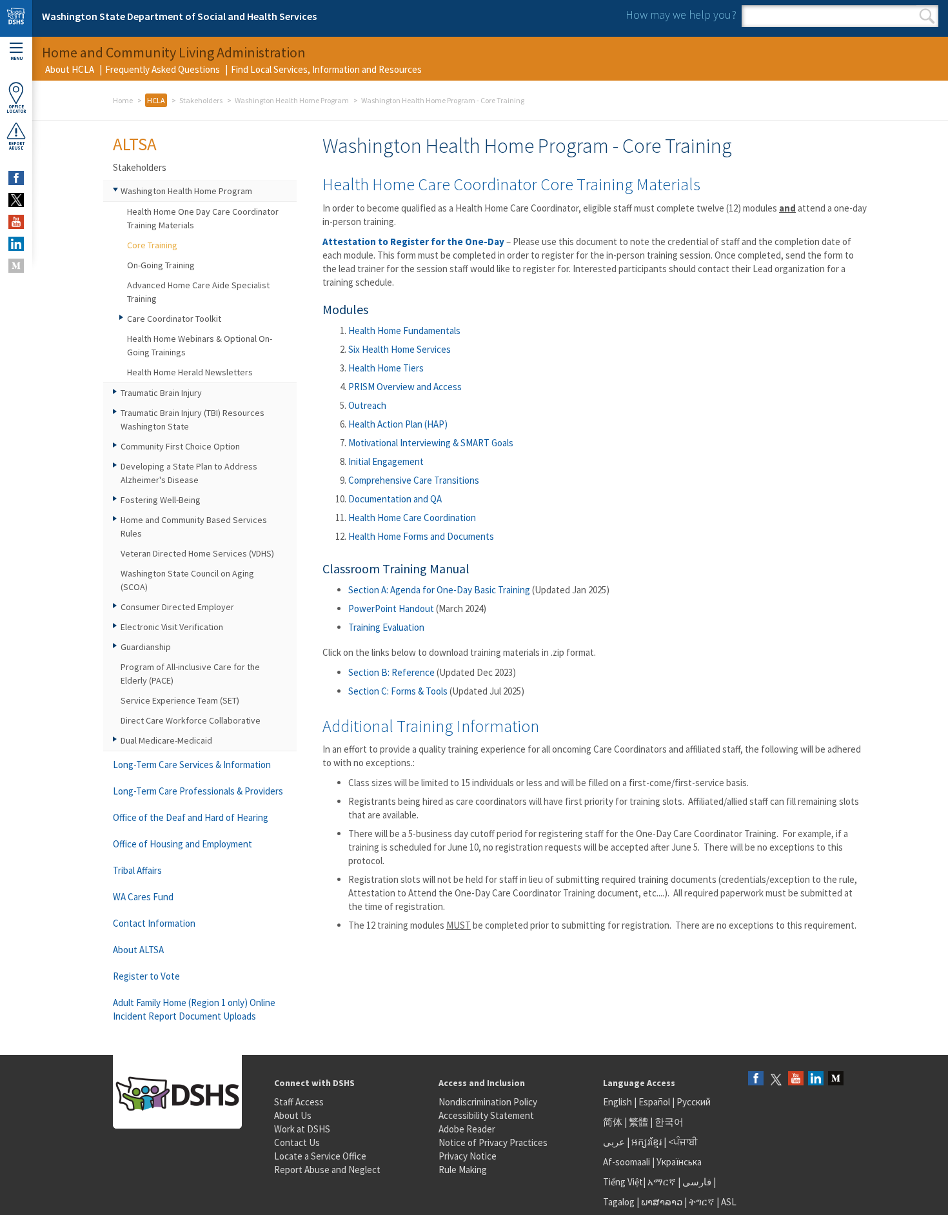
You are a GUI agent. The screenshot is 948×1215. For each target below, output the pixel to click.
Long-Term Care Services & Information (192, 764)
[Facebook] (756, 1079)
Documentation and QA (395, 499)
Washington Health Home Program (292, 100)
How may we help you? (681, 14)
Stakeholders (200, 100)
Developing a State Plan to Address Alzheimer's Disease (189, 473)
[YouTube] (796, 1079)
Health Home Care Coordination (412, 517)
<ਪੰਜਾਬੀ (683, 1142)
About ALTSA (138, 949)
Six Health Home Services (399, 349)
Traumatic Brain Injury (161, 393)
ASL (728, 1202)
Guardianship (146, 647)
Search (927, 16)
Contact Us (297, 1142)
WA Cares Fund (143, 897)
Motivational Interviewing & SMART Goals (430, 443)
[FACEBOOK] (16, 178)
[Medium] (836, 1079)
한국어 (669, 1122)
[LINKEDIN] (16, 244)
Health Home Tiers (386, 368)
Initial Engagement (386, 461)
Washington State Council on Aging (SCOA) (187, 580)
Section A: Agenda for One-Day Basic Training (439, 590)
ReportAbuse (16, 146)
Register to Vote (146, 976)
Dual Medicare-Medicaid (166, 740)
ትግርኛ (702, 1202)
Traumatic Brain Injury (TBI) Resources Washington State (192, 419)
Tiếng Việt (623, 1182)
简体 (612, 1122)
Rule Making (463, 1169)
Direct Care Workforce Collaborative (191, 720)
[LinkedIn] (816, 1079)
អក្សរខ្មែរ (646, 1142)
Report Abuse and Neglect (327, 1169)
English (618, 1102)
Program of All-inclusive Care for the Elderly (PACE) (190, 673)
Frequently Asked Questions (162, 69)
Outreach (367, 405)
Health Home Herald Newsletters (190, 372)
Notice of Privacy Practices (493, 1142)
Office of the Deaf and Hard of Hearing (190, 817)
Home (123, 100)
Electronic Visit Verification (172, 627)
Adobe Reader (467, 1129)
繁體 (639, 1122)
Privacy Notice (468, 1156)
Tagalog (619, 1202)
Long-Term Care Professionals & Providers (198, 791)
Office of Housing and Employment (182, 844)
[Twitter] (776, 1079)
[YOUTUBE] (16, 222)
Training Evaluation (386, 627)
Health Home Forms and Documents (421, 536)
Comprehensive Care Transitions (413, 480)
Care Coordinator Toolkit (174, 318)
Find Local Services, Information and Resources (326, 69)
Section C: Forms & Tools (398, 691)
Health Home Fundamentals (404, 330)
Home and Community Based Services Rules (194, 526)
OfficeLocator (16, 109)
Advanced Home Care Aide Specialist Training (198, 291)
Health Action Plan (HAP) (398, 424)
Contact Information (154, 923)
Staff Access (299, 1102)
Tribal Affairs (137, 870)
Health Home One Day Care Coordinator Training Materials (203, 218)
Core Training (152, 245)
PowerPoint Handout (391, 608)
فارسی (695, 1182)
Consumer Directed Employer (177, 607)
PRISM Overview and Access (405, 386)
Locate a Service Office (320, 1156)
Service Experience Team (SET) (180, 700)
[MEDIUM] (16, 266)
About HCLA (69, 69)
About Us (292, 1115)
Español (654, 1102)
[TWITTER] (16, 200)
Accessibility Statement (486, 1115)
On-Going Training (161, 265)
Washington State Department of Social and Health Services (179, 16)
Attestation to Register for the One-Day (413, 241)
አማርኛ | (663, 1182)
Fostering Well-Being (161, 500)
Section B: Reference (391, 672)
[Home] (16, 18)
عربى (614, 1142)
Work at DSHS (302, 1129)
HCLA (156, 100)
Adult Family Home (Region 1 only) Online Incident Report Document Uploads (194, 1009)
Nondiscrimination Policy (488, 1102)
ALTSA (135, 144)
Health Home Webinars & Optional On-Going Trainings (199, 345)
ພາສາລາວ (661, 1202)
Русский (693, 1102)
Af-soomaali (626, 1162)
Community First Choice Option (180, 446)
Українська (679, 1162)
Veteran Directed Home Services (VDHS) (197, 553)
